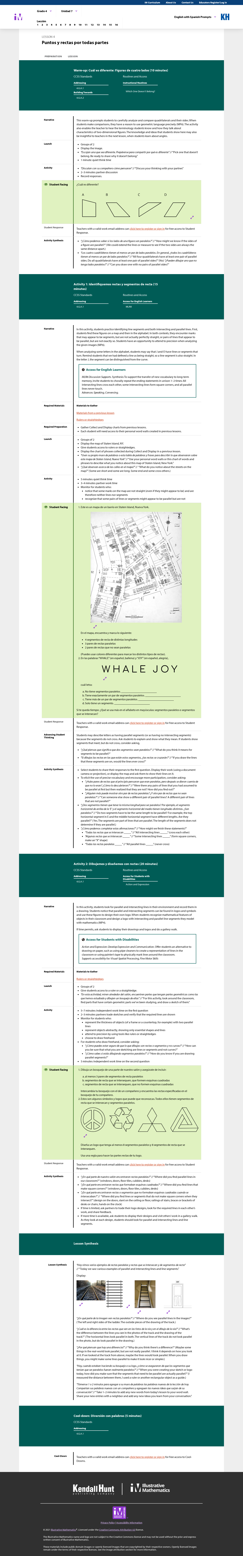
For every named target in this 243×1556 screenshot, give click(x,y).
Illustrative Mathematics (63, 1529)
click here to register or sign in (147, 228)
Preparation (53, 56)
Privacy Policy (108, 1522)
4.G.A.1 (80, 88)
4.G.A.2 (80, 97)
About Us (171, 2)
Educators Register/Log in (213, 2)
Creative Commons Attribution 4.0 (117, 1529)
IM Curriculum (152, 2)
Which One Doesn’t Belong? (140, 91)
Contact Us (187, 2)
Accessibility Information (129, 1522)
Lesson (73, 56)
